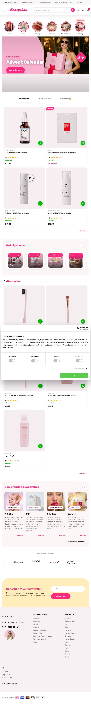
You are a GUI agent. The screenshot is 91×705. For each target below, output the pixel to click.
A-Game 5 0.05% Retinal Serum (17, 213)
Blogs (67, 657)
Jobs (35, 642)
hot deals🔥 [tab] (65, 99)
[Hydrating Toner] (24, 430)
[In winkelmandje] (40, 143)
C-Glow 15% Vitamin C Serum (16, 153)
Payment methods (39, 630)
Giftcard (68, 618)
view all (82, 231)
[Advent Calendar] (45, 64)
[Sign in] (78, 10)
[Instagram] (3, 627)
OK (74, 375)
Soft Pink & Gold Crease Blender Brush (19, 395)
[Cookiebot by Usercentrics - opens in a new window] (78, 328)
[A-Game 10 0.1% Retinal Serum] (67, 188)
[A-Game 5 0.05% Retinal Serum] (24, 188)
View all (82, 473)
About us (36, 621)
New (66, 624)
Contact (36, 618)
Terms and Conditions (40, 639)
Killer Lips (51, 514)
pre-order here (15, 70)
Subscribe (60, 596)
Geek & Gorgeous (10, 150)
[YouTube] (10, 627)
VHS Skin (8, 514)
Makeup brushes (70, 633)
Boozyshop (8, 393)
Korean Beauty (70, 639)
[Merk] (10, 562)
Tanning (68, 645)
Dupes (67, 651)
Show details (79, 369)
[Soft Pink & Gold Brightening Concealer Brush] (67, 306)
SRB (28, 514)
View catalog (3, 9)
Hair (66, 642)
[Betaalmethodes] (17, 697)
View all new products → (77, 541)
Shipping (36, 624)
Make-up (68, 630)
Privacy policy (38, 633)
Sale (66, 627)
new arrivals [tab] (45, 99)
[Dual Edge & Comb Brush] (24, 306)
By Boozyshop (70, 621)
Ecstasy (72, 514)
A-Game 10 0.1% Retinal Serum (59, 213)
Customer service (40, 614)
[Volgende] (82, 245)
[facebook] (14, 627)
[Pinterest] (6, 627)
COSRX (50, 150)
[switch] (34, 360)
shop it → (20, 535)
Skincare (68, 636)
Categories (69, 614)
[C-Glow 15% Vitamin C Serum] (24, 127)
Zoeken (73, 10)
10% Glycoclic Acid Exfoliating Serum (62, 395)
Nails (66, 648)
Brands (67, 654)
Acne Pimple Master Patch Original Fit (62, 153)
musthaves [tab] (24, 99)
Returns (36, 627)
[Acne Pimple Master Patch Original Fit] (67, 127)
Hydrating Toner (11, 456)
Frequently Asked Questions (42, 636)
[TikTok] (18, 627)
